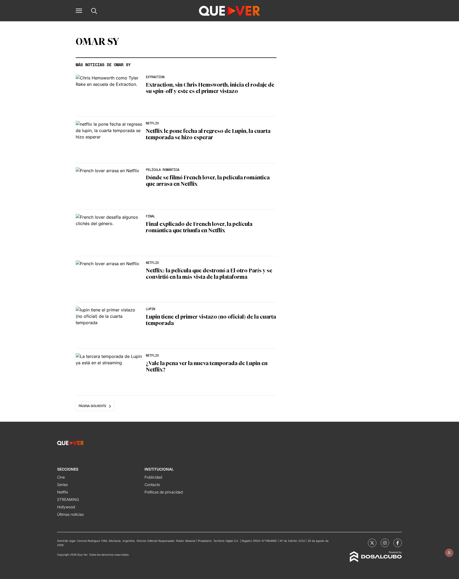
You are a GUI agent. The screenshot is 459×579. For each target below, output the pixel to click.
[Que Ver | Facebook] (398, 543)
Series (62, 484)
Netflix (62, 492)
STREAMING (68, 499)
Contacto (152, 484)
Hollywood (66, 507)
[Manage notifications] (449, 552)
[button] (79, 10)
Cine (61, 477)
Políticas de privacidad (163, 492)
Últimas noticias (70, 514)
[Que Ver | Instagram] (385, 543)
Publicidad (153, 477)
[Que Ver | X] (372, 543)
